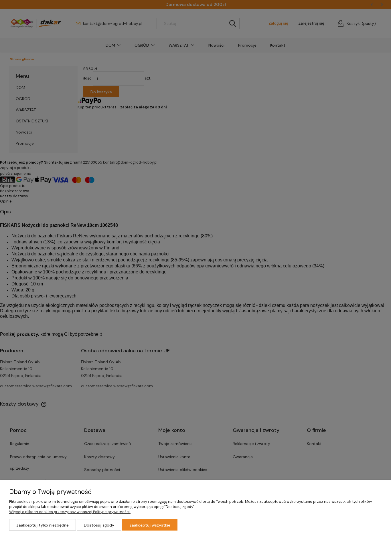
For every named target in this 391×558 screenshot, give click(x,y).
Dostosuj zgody (99, 525)
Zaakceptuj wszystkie (149, 525)
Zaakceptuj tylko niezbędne (42, 525)
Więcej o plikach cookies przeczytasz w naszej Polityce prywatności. (70, 511)
